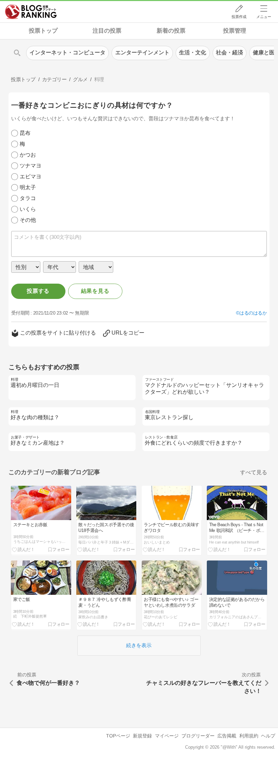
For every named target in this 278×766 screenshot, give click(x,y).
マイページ (167, 735)
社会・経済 (229, 52)
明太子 (28, 187)
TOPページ (118, 735)
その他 (28, 220)
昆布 (25, 133)
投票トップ (43, 31)
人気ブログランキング (31, 11)
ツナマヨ (30, 165)
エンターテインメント (142, 52)
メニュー (263, 17)
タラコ (28, 198)
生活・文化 (192, 52)
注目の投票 (107, 31)
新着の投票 (171, 31)
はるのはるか (253, 313)
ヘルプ (268, 735)
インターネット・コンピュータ (67, 52)
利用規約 (248, 735)
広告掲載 (226, 735)
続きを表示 (139, 645)
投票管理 (234, 31)
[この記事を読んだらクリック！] (23, 549)
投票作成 (239, 17)
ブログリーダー (198, 735)
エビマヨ (30, 176)
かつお (28, 155)
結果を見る (95, 291)
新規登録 (142, 735)
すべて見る (253, 472)
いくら (28, 209)
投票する (38, 291)
